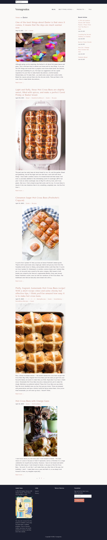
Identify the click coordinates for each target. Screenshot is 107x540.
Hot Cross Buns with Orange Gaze (32, 401)
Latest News (19, 488)
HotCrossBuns (36, 404)
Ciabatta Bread (82, 57)
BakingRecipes (41, 299)
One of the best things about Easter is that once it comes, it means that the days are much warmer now (40, 25)
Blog (53, 9)
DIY (26, 30)
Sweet (32, 301)
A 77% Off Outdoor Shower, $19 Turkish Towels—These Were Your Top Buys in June (84, 25)
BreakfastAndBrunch (38, 98)
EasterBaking (58, 299)
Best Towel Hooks (66, 9)
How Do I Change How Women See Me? (83, 49)
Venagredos (58, 536)
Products (81, 9)
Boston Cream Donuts (84, 42)
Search (37, 491)
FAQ (90, 9)
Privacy (37, 493)
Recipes (54, 98)
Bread (27, 98)
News (18, 17)
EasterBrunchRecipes (22, 301)
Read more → (20, 82)
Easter (31, 30)
